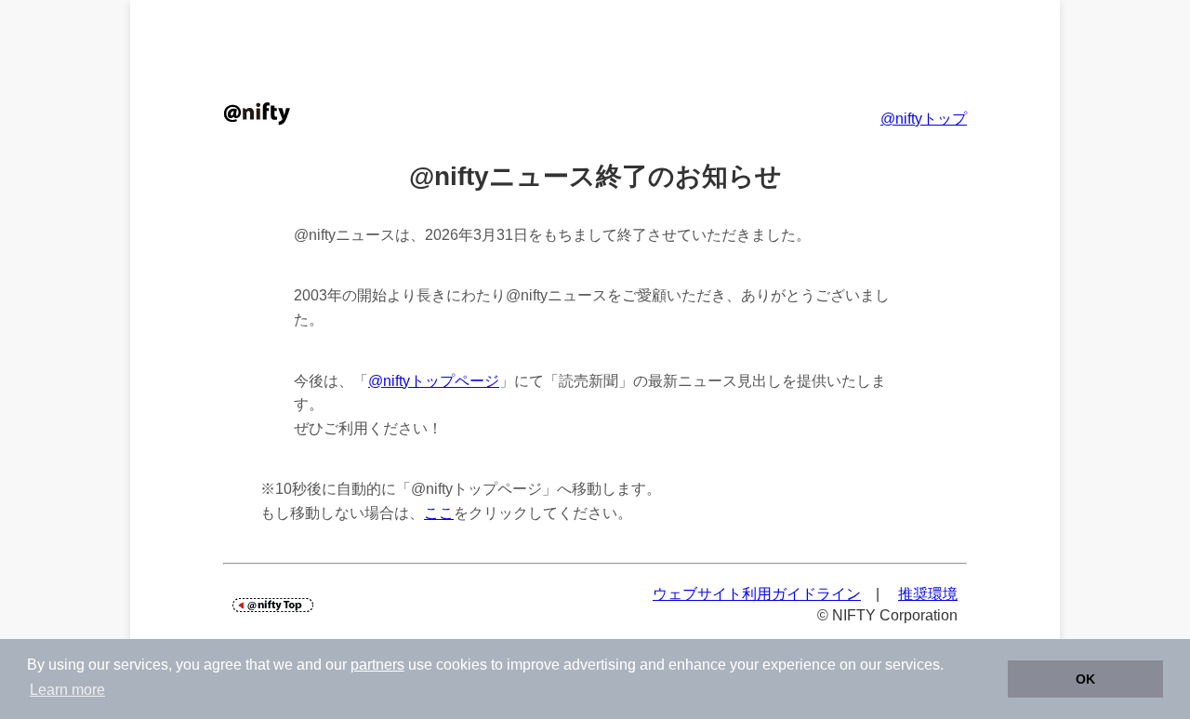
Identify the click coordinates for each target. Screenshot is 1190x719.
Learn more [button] (67, 690)
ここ (439, 513)
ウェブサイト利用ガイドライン (757, 594)
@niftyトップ (923, 118)
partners (377, 664)
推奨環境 (928, 594)
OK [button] (1085, 679)
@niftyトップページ (433, 381)
